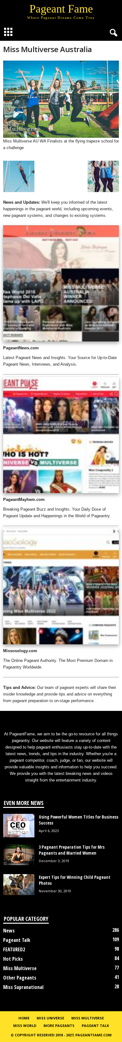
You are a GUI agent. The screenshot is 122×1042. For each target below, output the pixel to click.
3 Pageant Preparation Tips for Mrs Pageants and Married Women (71, 850)
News (9, 930)
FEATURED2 (14, 949)
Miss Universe (50, 1018)
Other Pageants (19, 977)
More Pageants (58, 1025)
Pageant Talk (16, 940)
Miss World (24, 1025)
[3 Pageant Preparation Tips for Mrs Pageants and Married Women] (18, 854)
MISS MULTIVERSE (87, 1018)
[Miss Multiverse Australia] (61, 99)
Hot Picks (13, 958)
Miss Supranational (23, 987)
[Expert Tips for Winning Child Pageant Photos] (18, 884)
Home (23, 1018)
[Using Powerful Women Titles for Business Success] (18, 825)
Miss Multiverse (20, 968)
